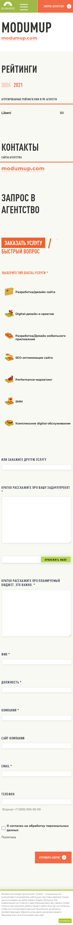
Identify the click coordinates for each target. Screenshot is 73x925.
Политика (8, 837)
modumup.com (19, 38)
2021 (18, 84)
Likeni (6, 113)
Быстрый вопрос (20, 251)
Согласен (65, 920)
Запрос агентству (54, 6)
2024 (6, 84)
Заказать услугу (23, 242)
